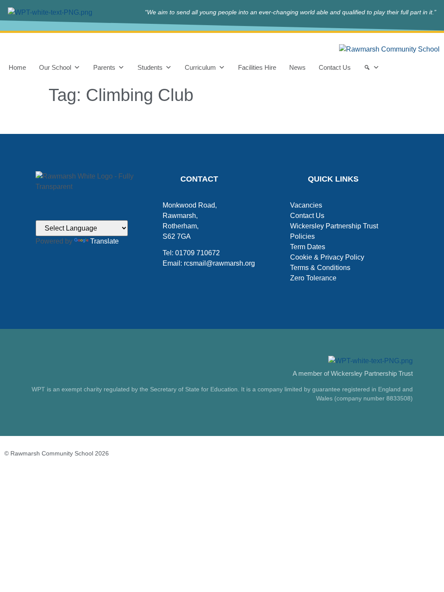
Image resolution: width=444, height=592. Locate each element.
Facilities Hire (257, 67)
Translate (104, 241)
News (297, 67)
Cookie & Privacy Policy (327, 257)
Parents (104, 67)
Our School (55, 67)
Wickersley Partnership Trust (334, 226)
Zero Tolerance (313, 278)
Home (17, 67)
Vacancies (306, 205)
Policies (302, 236)
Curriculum (200, 67)
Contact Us (335, 67)
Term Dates (307, 246)
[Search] (371, 67)
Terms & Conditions (320, 267)
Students (150, 67)
